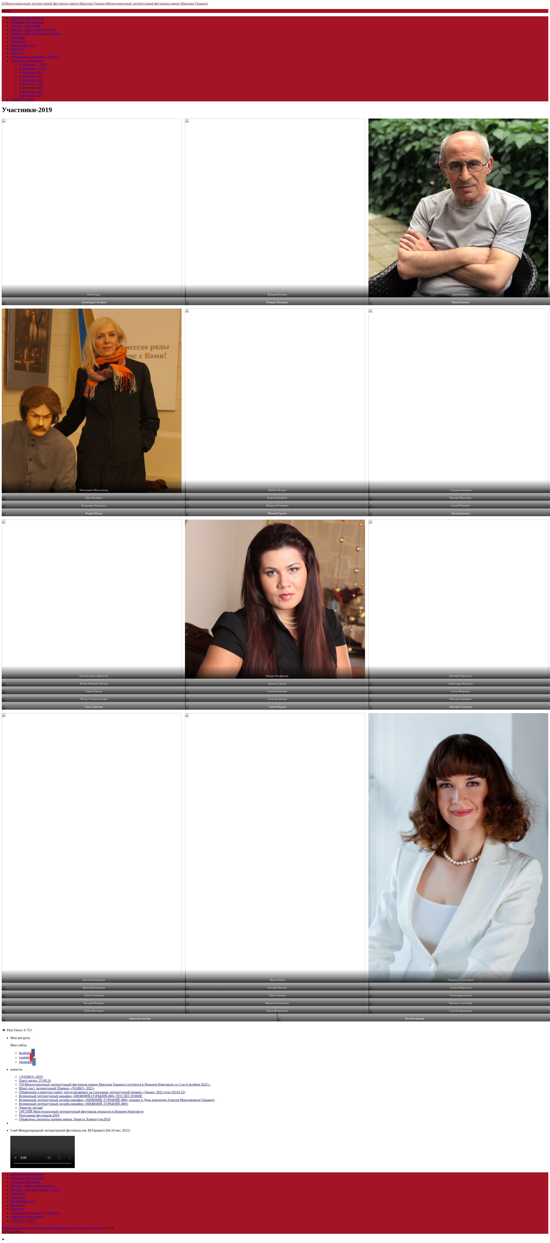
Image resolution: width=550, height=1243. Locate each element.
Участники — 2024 (33, 68)
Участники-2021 (31, 80)
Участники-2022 (31, 76)
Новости (16, 53)
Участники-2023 (31, 72)
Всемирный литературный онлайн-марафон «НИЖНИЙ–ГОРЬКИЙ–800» (73, 1104)
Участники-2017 (31, 95)
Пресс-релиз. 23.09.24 (35, 1080)
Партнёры (17, 37)
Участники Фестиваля (26, 60)
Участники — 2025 (33, 64)
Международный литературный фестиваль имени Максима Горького (157, 3)
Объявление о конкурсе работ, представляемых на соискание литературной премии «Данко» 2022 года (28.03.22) (102, 1092)
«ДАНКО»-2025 (22, 99)
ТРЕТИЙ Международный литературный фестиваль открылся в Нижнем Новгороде (81, 1111)
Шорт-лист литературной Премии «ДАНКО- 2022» (57, 1088)
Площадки (18, 41)
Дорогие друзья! (31, 1107)
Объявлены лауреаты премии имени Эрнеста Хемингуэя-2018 (64, 1119)
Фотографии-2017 (23, 45)
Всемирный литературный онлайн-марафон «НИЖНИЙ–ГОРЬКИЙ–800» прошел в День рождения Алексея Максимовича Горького (116, 1100)
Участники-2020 (31, 84)
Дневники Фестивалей (27, 22)
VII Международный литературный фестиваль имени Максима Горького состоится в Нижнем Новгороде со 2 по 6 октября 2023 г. (114, 1084)
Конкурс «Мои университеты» (32, 30)
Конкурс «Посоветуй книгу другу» (36, 33)
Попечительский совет (27, 18)
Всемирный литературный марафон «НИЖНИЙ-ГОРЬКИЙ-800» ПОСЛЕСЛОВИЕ (80, 1096)
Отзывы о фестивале (25, 26)
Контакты (17, 49)
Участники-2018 (31, 91)
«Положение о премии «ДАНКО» (35, 57)
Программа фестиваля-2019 (39, 1115)
